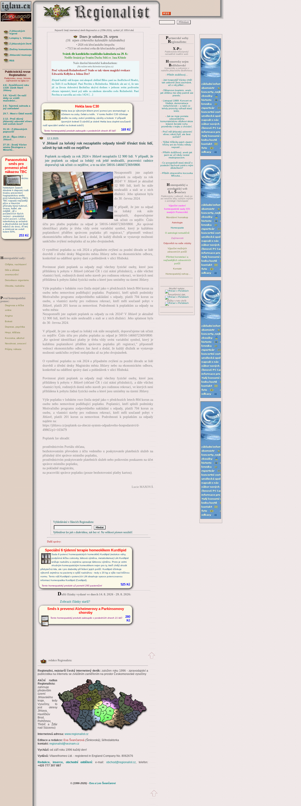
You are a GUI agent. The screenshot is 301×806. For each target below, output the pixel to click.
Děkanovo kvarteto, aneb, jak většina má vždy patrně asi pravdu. (176, 93)
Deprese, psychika (15, 326)
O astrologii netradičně (177, 233)
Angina (9, 315)
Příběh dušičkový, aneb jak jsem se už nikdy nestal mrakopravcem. (177, 155)
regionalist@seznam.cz (64, 743)
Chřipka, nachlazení (16, 264)
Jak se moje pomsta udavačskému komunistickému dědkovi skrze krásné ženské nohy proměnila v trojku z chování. (176, 121)
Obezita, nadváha (14, 286)
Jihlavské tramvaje (20, 55)
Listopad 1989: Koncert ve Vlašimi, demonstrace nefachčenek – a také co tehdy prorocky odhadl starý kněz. (177, 105)
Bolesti (8, 321)
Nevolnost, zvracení (15, 343)
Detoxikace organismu (17, 280)
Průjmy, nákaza (13, 349)
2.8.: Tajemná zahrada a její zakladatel (16, 107)
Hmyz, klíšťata (12, 332)
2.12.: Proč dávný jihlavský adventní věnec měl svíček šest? (17, 121)
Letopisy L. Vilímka (20, 38)
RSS (11, 60)
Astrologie (177, 222)
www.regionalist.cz (76, 734)
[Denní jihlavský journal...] (17, 11)
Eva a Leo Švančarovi (102, 783)
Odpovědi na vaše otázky (177, 243)
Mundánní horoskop (177, 217)
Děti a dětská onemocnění (12, 272)
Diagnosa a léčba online (14, 307)
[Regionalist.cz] (57, 21)
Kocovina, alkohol (14, 338)
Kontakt (177, 268)
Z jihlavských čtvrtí (20, 43)
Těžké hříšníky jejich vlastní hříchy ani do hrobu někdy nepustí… (177, 144)
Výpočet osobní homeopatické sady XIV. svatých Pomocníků (177, 208)
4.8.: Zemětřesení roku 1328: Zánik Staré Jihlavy (16, 88)
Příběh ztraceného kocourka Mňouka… (177, 174)
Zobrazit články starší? (75, 601)
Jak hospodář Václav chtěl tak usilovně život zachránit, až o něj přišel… (177, 82)
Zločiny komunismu (20, 49)
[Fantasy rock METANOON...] (17, 20)
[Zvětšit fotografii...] (78, 218)
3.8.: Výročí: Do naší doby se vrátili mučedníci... (14, 98)
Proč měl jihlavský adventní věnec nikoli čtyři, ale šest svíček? (177, 134)
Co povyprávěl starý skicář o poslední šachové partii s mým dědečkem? (176, 165)
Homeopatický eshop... (178, 274)
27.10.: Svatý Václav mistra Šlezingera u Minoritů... (15, 147)
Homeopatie (177, 227)
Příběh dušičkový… (177, 74)
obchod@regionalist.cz (121, 762)
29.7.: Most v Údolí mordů (17, 113)
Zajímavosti (177, 238)
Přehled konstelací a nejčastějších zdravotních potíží (177, 260)
